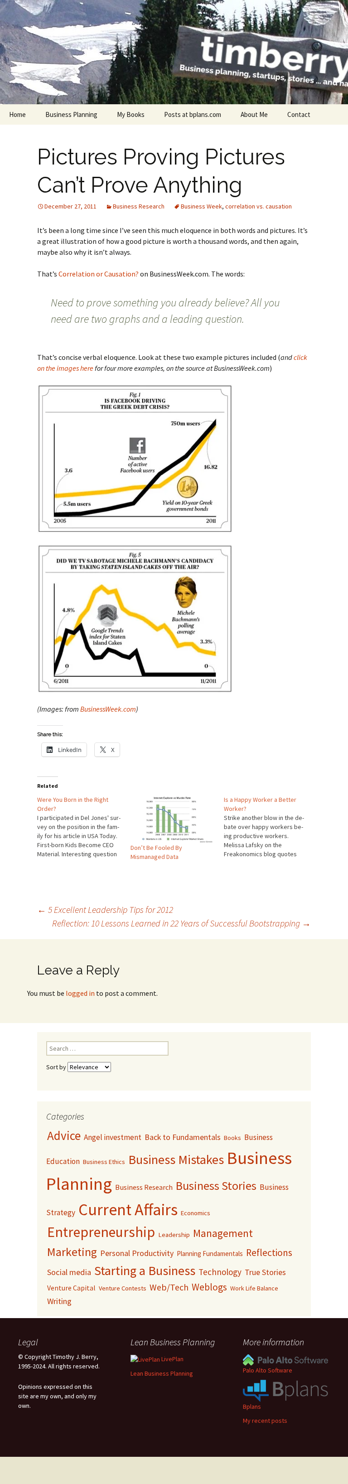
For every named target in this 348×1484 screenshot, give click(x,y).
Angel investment (112, 1137)
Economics (195, 1213)
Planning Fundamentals (210, 1253)
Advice (64, 1135)
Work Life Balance (254, 1288)
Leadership (174, 1234)
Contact (298, 114)
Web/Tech (169, 1287)
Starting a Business (144, 1270)
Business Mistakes (176, 1159)
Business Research (138, 206)
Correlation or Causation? (98, 273)
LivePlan (172, 1359)
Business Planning (71, 114)
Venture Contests (122, 1288)
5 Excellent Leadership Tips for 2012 (105, 909)
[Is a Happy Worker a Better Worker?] (270, 826)
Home (17, 114)
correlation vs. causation (258, 206)
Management (223, 1233)
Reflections (269, 1252)
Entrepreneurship (101, 1232)
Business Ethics (104, 1162)
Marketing (72, 1252)
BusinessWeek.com (108, 708)
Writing (59, 1301)
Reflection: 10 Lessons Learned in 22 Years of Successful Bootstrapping (181, 923)
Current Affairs (128, 1209)
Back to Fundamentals (183, 1137)
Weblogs (209, 1287)
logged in (80, 993)
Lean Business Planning (161, 1373)
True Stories (265, 1272)
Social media (69, 1272)
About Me (254, 114)
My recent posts (265, 1420)
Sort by (57, 1067)
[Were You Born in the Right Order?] (83, 826)
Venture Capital (71, 1288)
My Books (131, 114)
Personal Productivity (137, 1253)
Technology (220, 1271)
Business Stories (216, 1185)
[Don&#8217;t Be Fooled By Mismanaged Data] (172, 819)
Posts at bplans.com (192, 114)
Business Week (201, 206)
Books (232, 1138)
